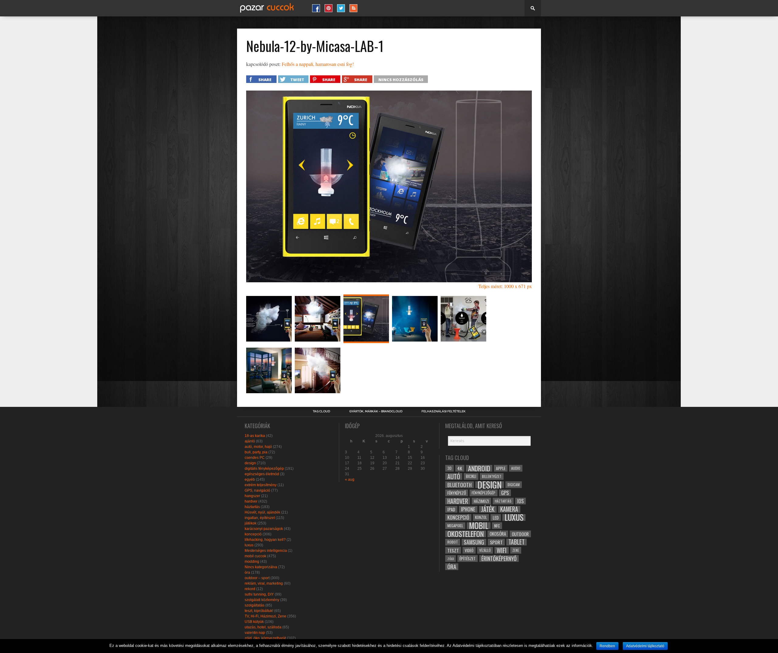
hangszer (252, 496)
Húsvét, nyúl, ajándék (262, 512)
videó (469, 550)
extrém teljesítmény (261, 485)
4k (459, 468)
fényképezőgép (483, 493)
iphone (468, 509)
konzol (481, 517)
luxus (249, 545)
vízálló (485, 550)
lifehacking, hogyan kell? (265, 540)
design (250, 463)
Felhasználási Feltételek (444, 411)
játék (487, 509)
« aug (349, 479)
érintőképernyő (499, 558)
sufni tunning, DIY (259, 594)
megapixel (455, 525)
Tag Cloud (321, 411)
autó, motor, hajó (258, 447)
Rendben (607, 646)
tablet (516, 542)
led (496, 517)
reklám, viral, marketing (264, 583)
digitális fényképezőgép (264, 468)
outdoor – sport (257, 578)
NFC (497, 525)
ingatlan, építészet (260, 518)
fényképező (456, 493)
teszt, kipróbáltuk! (259, 611)
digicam (514, 484)
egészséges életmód (262, 474)
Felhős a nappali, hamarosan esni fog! (318, 64)
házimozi (481, 501)
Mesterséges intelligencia (266, 550)
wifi (502, 550)
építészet (468, 558)
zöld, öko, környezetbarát (265, 638)
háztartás (252, 507)
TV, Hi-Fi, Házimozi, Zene (265, 616)
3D (449, 468)
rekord (250, 589)
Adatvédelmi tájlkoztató (645, 646)
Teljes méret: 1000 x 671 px (505, 286)
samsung (474, 542)
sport (496, 542)
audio (515, 468)
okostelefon (465, 534)
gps (505, 493)
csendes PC (255, 457)
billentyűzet (491, 476)
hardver (251, 501)
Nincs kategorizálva (261, 567)
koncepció (253, 534)
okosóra (498, 534)
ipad (451, 509)
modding (252, 561)
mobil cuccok (255, 556)
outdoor (520, 534)
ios (520, 501)
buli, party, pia (256, 452)
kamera (509, 509)
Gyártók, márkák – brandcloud (375, 411)
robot (452, 542)
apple (500, 468)
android (479, 468)
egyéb (250, 479)
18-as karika (255, 436)
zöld (450, 558)
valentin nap (255, 633)
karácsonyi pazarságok (264, 529)
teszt (453, 550)
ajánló (250, 441)
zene (515, 550)
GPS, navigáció (257, 490)
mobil (478, 525)
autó (453, 476)
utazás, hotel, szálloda (263, 627)
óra (247, 572)
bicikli (471, 476)
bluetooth (459, 484)
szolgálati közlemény (262, 600)
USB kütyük (254, 622)
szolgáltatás (254, 605)
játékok (250, 523)
